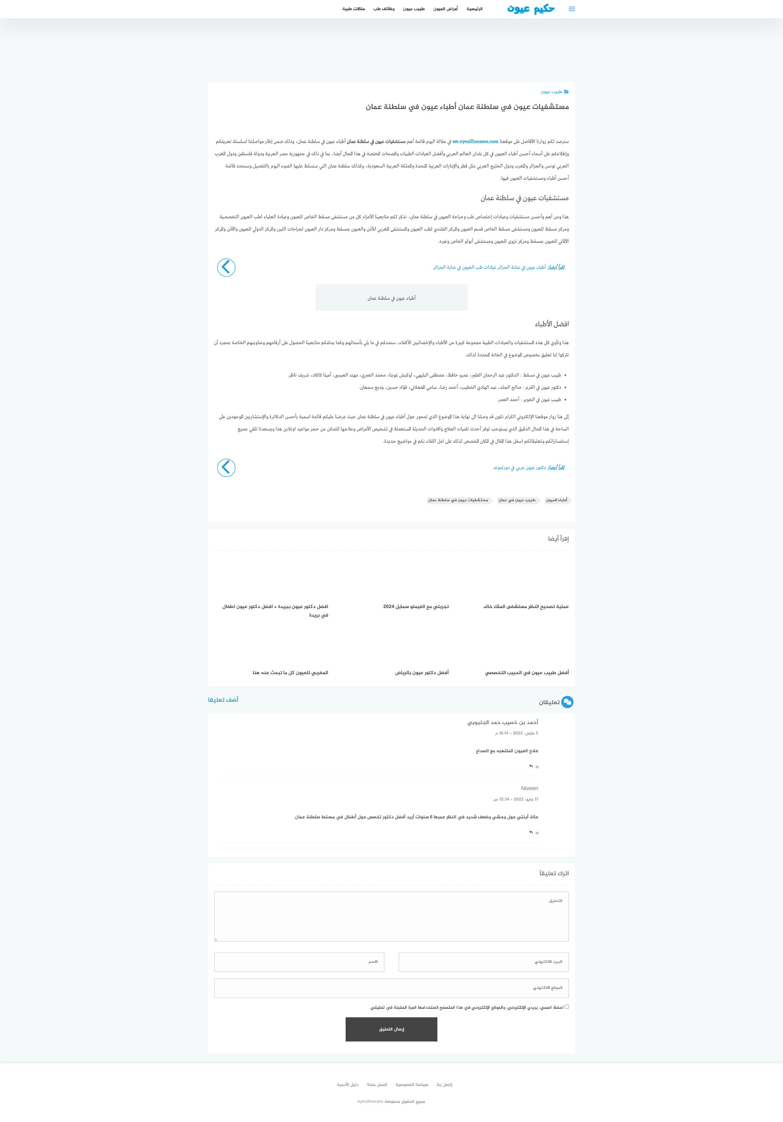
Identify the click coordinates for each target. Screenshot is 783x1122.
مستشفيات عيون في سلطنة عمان (458, 500)
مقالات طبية (353, 9)
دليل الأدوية (347, 1084)
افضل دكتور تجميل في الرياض (559, 60)
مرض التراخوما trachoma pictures (491, 56)
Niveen (529, 789)
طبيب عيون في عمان (517, 500)
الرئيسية (474, 9)
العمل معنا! (377, 1084)
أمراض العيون (445, 9)
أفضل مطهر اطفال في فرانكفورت (457, 60)
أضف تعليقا (223, 700)
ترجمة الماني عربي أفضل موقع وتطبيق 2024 (525, 53)
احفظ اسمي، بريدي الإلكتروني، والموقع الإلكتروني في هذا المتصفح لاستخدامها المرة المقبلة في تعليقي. (466, 1007)
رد (536, 766)
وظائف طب (384, 9)
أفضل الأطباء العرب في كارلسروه (422, 60)
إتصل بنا (444, 1084)
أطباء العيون (556, 500)
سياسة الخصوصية (412, 1084)
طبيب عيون (414, 9)
